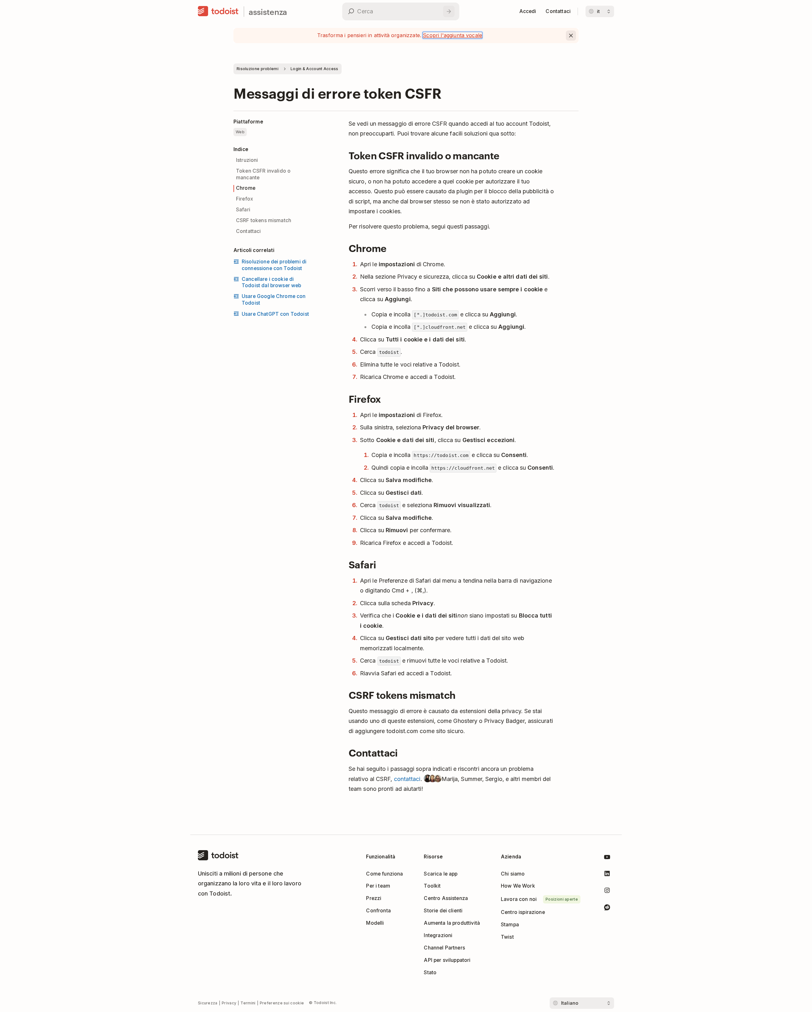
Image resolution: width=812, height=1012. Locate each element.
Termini (247, 1003)
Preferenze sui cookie (282, 1003)
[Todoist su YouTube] (607, 858)
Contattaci (248, 231)
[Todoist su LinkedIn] (607, 875)
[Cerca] (449, 11)
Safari (243, 210)
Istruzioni (247, 160)
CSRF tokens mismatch (263, 220)
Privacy (229, 1003)
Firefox (244, 199)
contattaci (407, 779)
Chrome (245, 188)
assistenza (268, 11)
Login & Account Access (314, 68)
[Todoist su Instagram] (607, 891)
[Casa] (218, 11)
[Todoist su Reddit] (607, 908)
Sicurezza (208, 1003)
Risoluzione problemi (257, 68)
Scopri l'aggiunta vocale (452, 35)
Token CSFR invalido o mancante (263, 174)
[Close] (571, 35)
